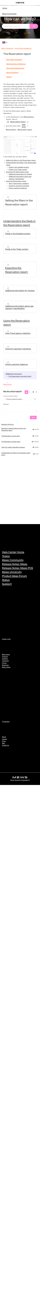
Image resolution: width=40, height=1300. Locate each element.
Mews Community (9, 13)
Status (6, 580)
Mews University (12, 572)
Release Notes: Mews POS (17, 568)
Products (5, 657)
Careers (4, 739)
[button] (26, 392)
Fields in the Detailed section (19, 167)
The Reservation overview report (19, 376)
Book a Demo (6, 667)
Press (4, 741)
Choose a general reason (10, 396)
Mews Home (6, 654)
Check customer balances (18, 188)
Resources (5, 665)
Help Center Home (13, 552)
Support (7, 584)
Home (4, 8)
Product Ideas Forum (14, 576)
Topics (6, 556)
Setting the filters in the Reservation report (21, 160)
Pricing (4, 663)
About (4, 737)
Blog (3, 743)
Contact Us (5, 745)
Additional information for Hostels (20, 174)
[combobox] (16, 26)
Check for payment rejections (19, 186)
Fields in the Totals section (18, 169)
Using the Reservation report (16, 181)
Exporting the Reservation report (17, 172)
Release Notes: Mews (14, 564)
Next (33, 417)
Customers (5, 661)
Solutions (5, 659)
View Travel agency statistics (19, 183)
